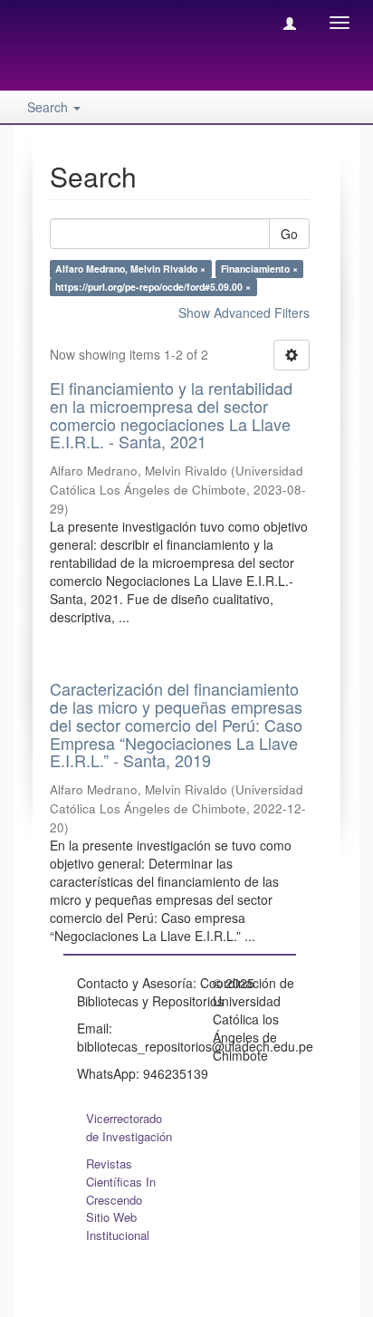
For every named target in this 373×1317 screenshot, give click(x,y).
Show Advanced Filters (244, 312)
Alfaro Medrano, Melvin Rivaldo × (130, 268)
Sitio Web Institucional (117, 1226)
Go (289, 234)
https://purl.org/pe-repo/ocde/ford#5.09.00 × (153, 286)
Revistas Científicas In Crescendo (121, 1181)
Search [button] (49, 107)
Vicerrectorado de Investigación (129, 1127)
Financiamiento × (259, 268)
